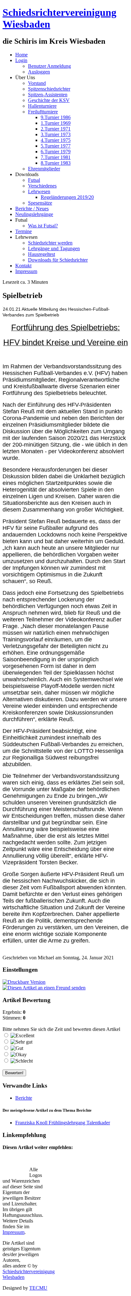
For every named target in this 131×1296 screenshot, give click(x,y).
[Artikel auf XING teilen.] (116, 1161)
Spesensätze (40, 203)
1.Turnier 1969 (56, 123)
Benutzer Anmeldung (49, 66)
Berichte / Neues (32, 208)
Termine (23, 231)
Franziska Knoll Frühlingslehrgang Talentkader (62, 1122)
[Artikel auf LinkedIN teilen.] (76, 1161)
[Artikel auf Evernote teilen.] (22, 1172)
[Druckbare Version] (24, 982)
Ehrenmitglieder (44, 168)
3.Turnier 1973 (56, 134)
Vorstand (37, 83)
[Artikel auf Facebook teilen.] (36, 1161)
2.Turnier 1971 (56, 128)
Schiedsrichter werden (50, 242)
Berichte (23, 1098)
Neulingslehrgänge (34, 214)
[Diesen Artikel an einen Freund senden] (44, 987)
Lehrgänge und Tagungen (54, 248)
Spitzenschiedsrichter (49, 89)
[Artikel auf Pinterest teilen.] (63, 1161)
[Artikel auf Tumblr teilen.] (89, 1161)
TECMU (38, 1288)
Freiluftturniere (43, 111)
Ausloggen (39, 71)
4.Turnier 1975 (56, 140)
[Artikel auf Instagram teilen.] (49, 1161)
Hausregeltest (41, 254)
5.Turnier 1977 (56, 146)
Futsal (34, 180)
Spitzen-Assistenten (47, 94)
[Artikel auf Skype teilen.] (9, 1172)
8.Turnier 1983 (56, 163)
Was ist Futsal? (43, 225)
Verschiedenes (42, 185)
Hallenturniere (42, 106)
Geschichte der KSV (49, 100)
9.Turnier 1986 (56, 117)
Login (21, 60)
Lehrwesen (39, 191)
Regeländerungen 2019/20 (67, 197)
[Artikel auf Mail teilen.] (9, 1161)
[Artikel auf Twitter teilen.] (22, 1161)
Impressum (26, 271)
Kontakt (23, 265)
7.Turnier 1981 (56, 157)
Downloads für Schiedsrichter (58, 260)
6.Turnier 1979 (56, 151)
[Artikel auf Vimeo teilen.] (103, 1161)
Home (21, 54)
